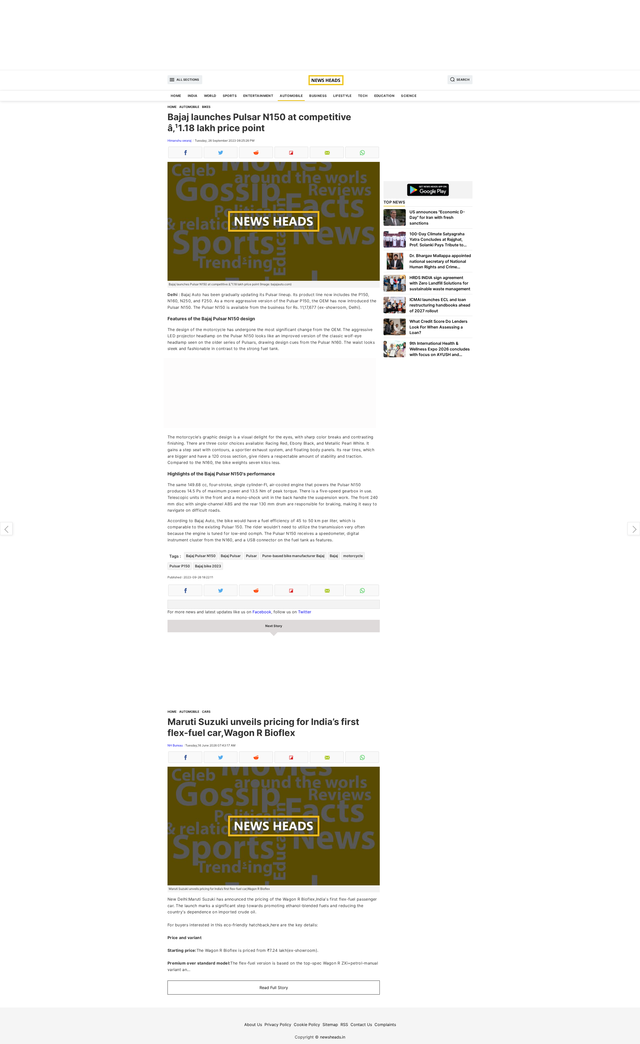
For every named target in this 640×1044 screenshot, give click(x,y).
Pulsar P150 (180, 566)
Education (384, 96)
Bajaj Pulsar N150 (201, 556)
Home (176, 96)
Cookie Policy (307, 1024)
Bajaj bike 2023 (208, 566)
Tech (363, 96)
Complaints (385, 1024)
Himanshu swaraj (180, 140)
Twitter (304, 611)
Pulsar (251, 556)
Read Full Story (274, 987)
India (193, 96)
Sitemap (330, 1024)
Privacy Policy (277, 1024)
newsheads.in (332, 1037)
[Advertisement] (320, 35)
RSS (344, 1024)
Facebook (261, 611)
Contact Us (361, 1024)
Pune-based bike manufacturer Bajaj (293, 556)
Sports (230, 96)
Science (408, 96)
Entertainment (258, 96)
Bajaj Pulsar (231, 556)
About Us (253, 1024)
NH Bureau (175, 745)
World (210, 96)
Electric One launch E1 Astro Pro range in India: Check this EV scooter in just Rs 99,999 (634, 528)
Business (318, 96)
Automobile (291, 96)
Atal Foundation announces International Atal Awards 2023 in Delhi (6, 528)
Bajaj (334, 556)
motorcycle (353, 556)
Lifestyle (342, 96)
